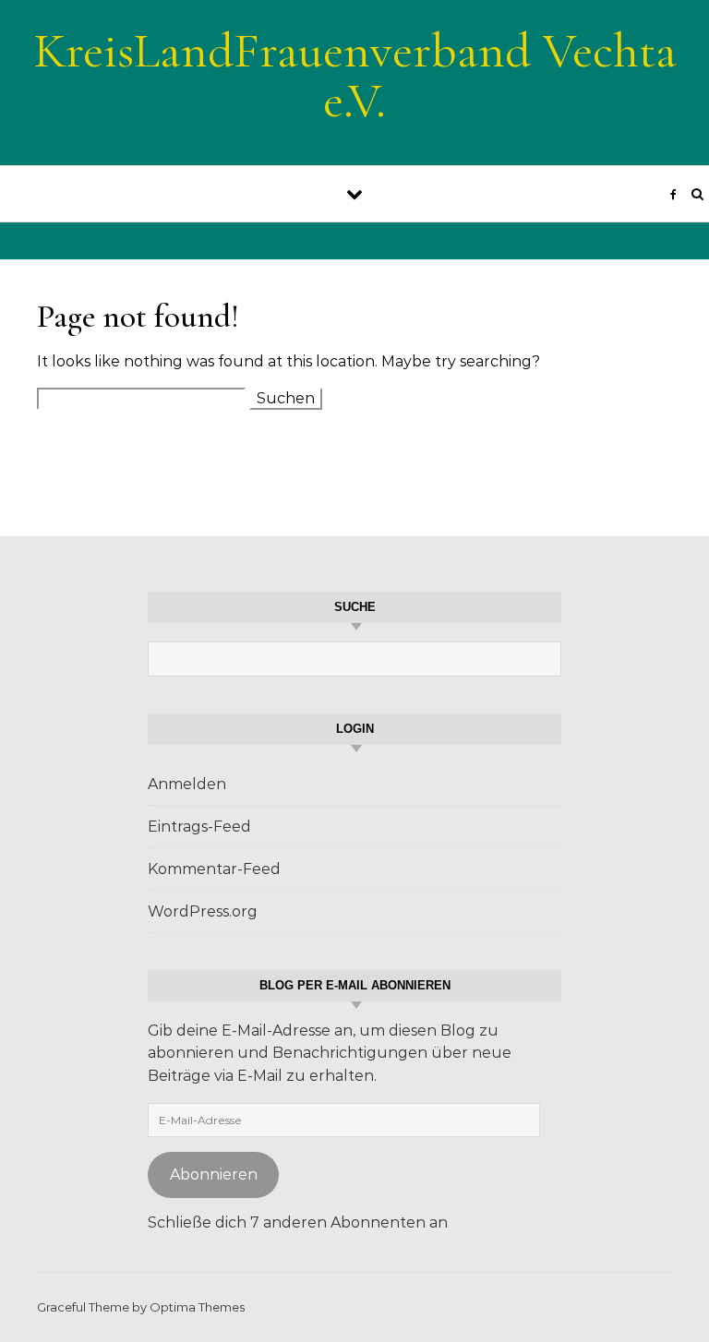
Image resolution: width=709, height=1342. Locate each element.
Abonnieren (214, 1174)
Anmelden (187, 784)
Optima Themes (197, 1307)
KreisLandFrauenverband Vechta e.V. (355, 75)
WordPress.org (203, 911)
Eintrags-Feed (199, 826)
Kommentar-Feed (214, 869)
